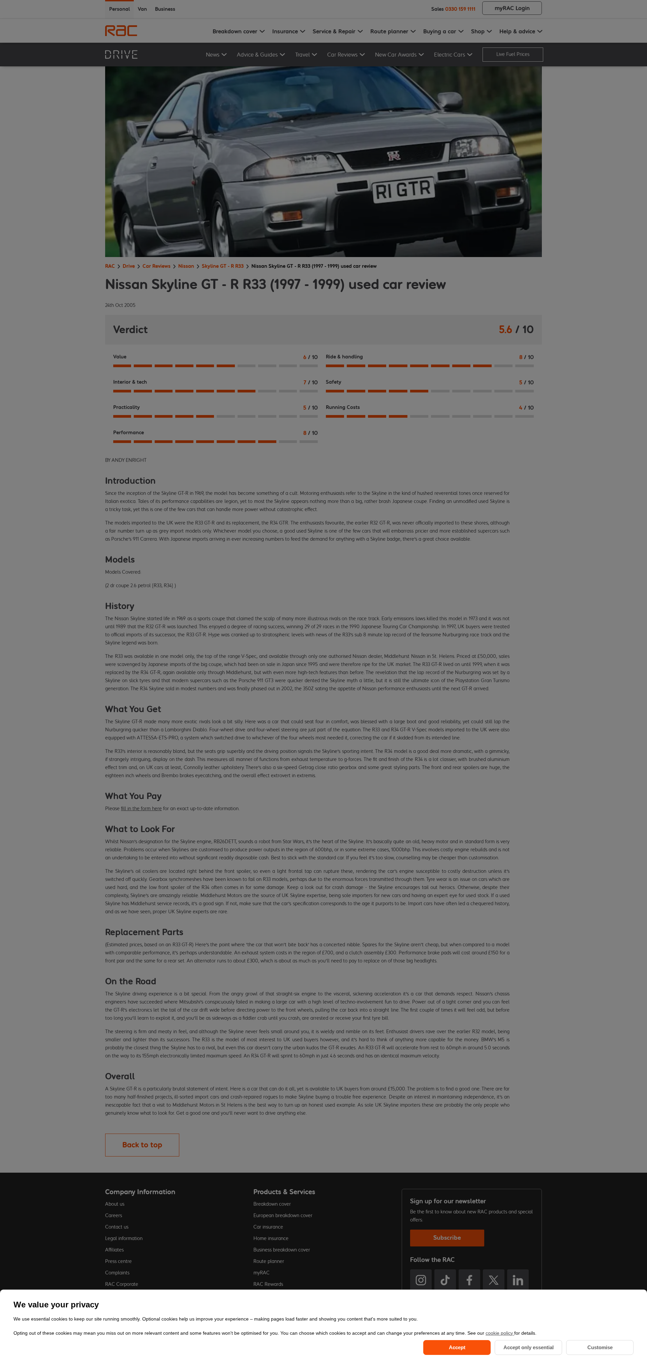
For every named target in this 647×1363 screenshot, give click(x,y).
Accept (457, 1347)
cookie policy (500, 1333)
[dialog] (323, 1326)
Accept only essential (528, 1347)
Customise (600, 1347)
